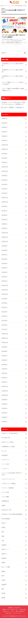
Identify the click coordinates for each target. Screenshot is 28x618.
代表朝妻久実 (5, 501)
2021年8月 (4, 303)
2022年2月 (4, 276)
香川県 (3, 593)
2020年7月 (4, 355)
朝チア (3, 575)
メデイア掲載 (5, 496)
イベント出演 (5, 464)
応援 (3, 540)
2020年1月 (4, 382)
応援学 (3, 562)
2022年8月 (4, 250)
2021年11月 (5, 289)
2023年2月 (4, 224)
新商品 (3, 571)
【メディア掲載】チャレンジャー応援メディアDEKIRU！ (13, 83)
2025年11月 (5, 149)
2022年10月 (5, 241)
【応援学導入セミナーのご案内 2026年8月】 (12, 64)
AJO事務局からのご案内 (8, 446)
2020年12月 (5, 333)
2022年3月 (4, 272)
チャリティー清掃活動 (8, 488)
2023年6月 (4, 215)
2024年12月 (5, 167)
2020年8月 (4, 351)
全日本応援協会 (6, 518)
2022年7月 (4, 254)
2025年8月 (4, 153)
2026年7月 (4, 118)
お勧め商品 (5, 455)
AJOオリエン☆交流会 (7, 442)
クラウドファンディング (8, 479)
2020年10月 (5, 342)
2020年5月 (4, 364)
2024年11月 (5, 171)
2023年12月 (5, 197)
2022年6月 (4, 259)
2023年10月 (5, 202)
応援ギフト (5, 553)
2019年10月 (5, 395)
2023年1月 (4, 228)
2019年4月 (4, 421)
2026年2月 (4, 136)
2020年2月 (4, 377)
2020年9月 (4, 347)
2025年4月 (4, 162)
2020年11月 (5, 338)
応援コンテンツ (7, 611)
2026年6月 (4, 123)
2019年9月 (4, 399)
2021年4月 (4, 316)
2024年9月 (4, 175)
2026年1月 (4, 140)
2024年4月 (4, 188)
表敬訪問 (4, 584)
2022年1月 (4, 281)
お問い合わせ (8, 613)
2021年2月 (4, 325)
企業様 (3, 505)
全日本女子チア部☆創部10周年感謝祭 (12, 514)
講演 (3, 589)
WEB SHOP (22, 611)
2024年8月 (4, 180)
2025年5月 (4, 158)
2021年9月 (4, 298)
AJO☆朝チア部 (6, 437)
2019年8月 (4, 404)
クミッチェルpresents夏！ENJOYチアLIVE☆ (12, 473)
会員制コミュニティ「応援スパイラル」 (10, 609)
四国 (3, 536)
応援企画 (4, 558)
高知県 (3, 597)
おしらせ (4, 451)
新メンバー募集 (6, 567)
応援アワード (5, 549)
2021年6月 (4, 311)
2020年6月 (4, 360)
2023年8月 (4, 206)
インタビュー (5, 468)
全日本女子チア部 (6, 510)
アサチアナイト (6, 459)
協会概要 (10, 607)
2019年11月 (5, 391)
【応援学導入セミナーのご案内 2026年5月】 (12, 77)
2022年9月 (4, 246)
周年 (3, 531)
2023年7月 (4, 210)
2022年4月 (4, 268)
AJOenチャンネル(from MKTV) (10, 433)
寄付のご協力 (23, 609)
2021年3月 (4, 320)
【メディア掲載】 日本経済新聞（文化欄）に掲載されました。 (13, 89)
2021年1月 (4, 329)
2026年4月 (4, 127)
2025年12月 (5, 145)
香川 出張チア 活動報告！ (8, 107)
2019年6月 (4, 412)
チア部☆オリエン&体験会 (9, 483)
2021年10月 (5, 294)
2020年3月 (4, 373)
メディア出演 (5, 492)
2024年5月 (4, 184)
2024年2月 (4, 193)
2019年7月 (4, 408)
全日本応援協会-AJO (13, 616)
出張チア (4, 523)
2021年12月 (5, 285)
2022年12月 (5, 232)
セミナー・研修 (15, 611)
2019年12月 (5, 386)
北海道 (3, 527)
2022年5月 (4, 263)
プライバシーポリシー (17, 613)
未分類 (3, 580)
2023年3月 (4, 219)
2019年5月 (4, 417)
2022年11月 (5, 237)
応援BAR (4, 545)
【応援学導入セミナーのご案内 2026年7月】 (12, 70)
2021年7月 (4, 307)
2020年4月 (4, 369)
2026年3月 (4, 131)
